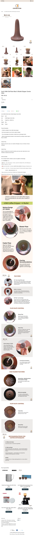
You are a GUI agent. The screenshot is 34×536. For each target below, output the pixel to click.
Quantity (2, 102)
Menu (3, 0)
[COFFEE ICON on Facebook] (18, 520)
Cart (32, 0)
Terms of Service (12, 534)
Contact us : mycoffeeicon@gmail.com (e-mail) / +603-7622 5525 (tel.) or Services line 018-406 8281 (8, 525)
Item (2, 98)
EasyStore (22, 532)
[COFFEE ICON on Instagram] (19, 520)
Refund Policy (22, 534)
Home (2, 11)
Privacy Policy (17, 534)
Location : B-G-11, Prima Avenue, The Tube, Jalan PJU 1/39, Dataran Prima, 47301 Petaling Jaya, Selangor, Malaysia (8, 521)
